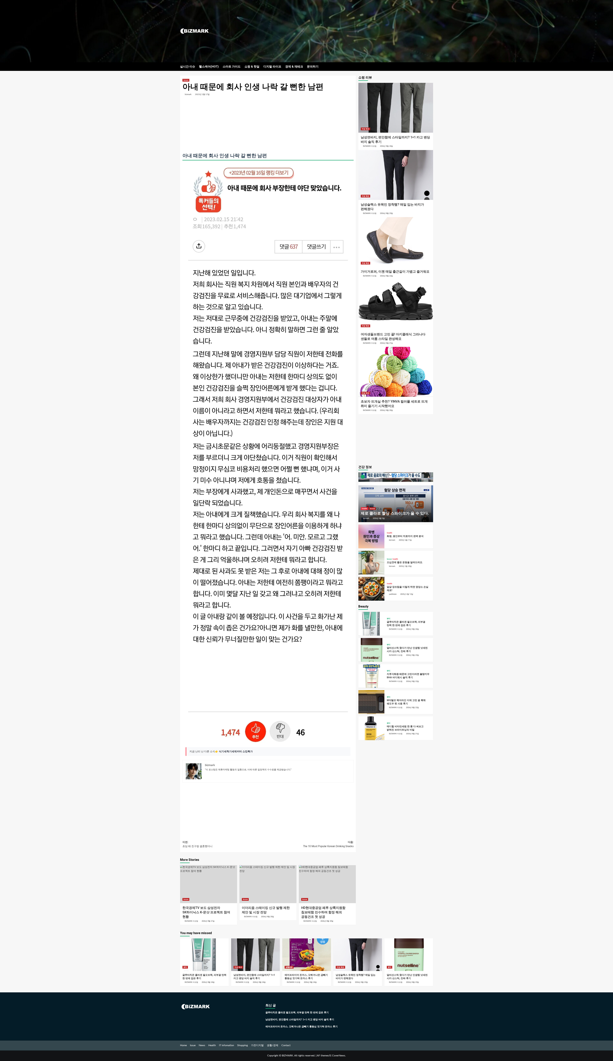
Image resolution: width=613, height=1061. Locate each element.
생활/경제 (272, 1045)
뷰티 (388, 618)
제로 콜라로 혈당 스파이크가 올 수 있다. (395, 513)
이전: (197, 844)
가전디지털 (257, 1045)
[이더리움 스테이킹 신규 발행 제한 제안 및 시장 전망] (267, 884)
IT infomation (226, 1045)
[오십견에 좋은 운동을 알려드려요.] (371, 562)
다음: (328, 844)
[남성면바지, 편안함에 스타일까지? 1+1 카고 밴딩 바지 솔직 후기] (395, 108)
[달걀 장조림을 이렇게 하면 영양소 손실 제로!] (371, 589)
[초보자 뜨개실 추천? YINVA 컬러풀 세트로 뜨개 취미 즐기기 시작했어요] (395, 372)
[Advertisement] (348, 31)
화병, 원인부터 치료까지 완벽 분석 (405, 536)
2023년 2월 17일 (202, 94)
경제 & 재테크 (294, 66)
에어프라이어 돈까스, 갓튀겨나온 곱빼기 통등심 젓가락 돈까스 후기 (301, 1026)
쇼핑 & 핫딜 (252, 66)
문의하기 (312, 66)
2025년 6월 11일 (405, 540)
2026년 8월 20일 (267, 917)
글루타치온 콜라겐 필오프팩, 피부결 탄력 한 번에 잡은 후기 (297, 1012)
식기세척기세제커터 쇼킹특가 (236, 751)
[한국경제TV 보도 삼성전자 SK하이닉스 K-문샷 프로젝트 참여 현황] (208, 884)
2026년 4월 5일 (379, 518)
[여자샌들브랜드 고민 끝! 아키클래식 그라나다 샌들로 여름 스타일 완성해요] (395, 305)
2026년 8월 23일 (386, 213)
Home (183, 1045)
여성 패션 (365, 129)
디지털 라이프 (272, 66)
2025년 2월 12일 (406, 594)
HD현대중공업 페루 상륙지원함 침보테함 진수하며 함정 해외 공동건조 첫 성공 (323, 912)
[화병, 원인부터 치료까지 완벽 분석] (371, 536)
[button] (431, 66)
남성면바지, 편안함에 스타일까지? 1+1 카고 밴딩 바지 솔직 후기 (299, 1019)
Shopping (242, 1045)
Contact (286, 1045)
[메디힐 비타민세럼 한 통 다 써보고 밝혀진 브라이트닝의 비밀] (371, 728)
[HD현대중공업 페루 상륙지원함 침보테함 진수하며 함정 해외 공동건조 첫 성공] (327, 884)
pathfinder (393, 594)
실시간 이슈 (187, 66)
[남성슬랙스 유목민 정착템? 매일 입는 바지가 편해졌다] (395, 175)
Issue (185, 80)
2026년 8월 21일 (208, 921)
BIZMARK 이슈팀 (191, 921)
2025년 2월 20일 (405, 566)
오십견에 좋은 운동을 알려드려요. (405, 562)
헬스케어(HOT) (209, 66)
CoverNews (338, 1055)
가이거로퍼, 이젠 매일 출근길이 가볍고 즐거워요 (395, 271)
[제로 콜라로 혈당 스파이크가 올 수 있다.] (395, 497)
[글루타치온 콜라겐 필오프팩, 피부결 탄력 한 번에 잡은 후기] (371, 624)
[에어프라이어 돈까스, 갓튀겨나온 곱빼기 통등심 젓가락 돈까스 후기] (306, 954)
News (202, 1045)
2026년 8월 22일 (386, 276)
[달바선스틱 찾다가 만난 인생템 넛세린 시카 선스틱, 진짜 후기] (371, 650)
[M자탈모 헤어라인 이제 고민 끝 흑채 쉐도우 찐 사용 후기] (371, 702)
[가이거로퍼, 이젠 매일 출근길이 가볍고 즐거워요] (395, 242)
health (364, 509)
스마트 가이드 (232, 66)
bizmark (188, 94)
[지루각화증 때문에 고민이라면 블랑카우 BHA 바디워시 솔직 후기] (371, 676)
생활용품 (289, 967)
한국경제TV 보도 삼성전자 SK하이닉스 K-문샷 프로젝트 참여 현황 (206, 912)
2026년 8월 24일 (386, 146)
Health (212, 1045)
